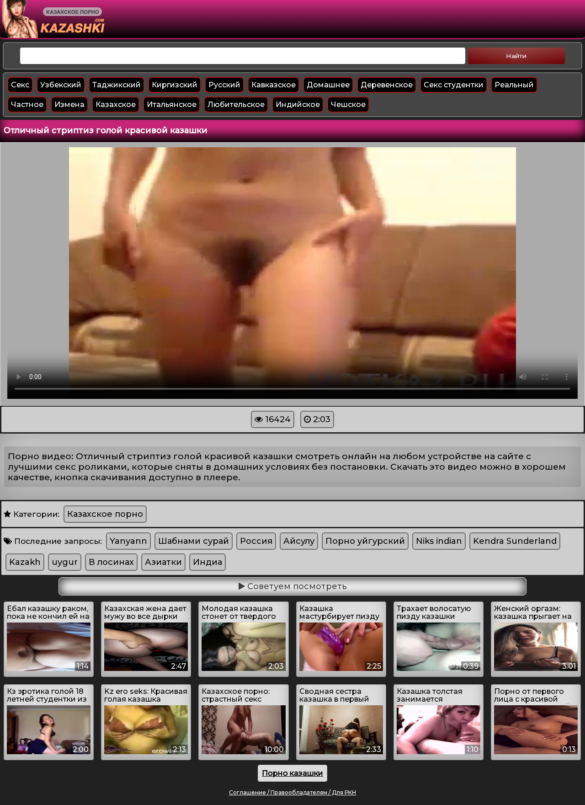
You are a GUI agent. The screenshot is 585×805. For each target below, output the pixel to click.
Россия (256, 541)
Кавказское (273, 84)
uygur (65, 562)
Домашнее (328, 84)
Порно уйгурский (365, 541)
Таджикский (116, 84)
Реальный (514, 84)
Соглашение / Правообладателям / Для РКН (292, 792)
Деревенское (387, 84)
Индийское (298, 104)
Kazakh (25, 562)
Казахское (116, 104)
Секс (20, 84)
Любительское (236, 104)
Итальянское (172, 104)
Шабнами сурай (193, 541)
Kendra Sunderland (515, 541)
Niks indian (439, 541)
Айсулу (298, 541)
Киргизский (174, 84)
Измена (69, 104)
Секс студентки (454, 84)
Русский (224, 84)
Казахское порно (105, 514)
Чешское (348, 104)
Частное (27, 104)
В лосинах (111, 562)
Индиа (207, 562)
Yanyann (128, 541)
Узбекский (60, 84)
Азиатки (163, 562)
